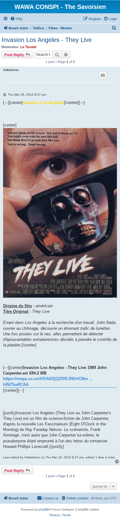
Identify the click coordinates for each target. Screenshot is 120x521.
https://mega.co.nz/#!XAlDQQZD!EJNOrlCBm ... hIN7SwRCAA (48, 381)
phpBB (44, 509)
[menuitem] (16, 19)
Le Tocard (28, 47)
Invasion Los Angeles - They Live (47, 39)
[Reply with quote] (103, 75)
